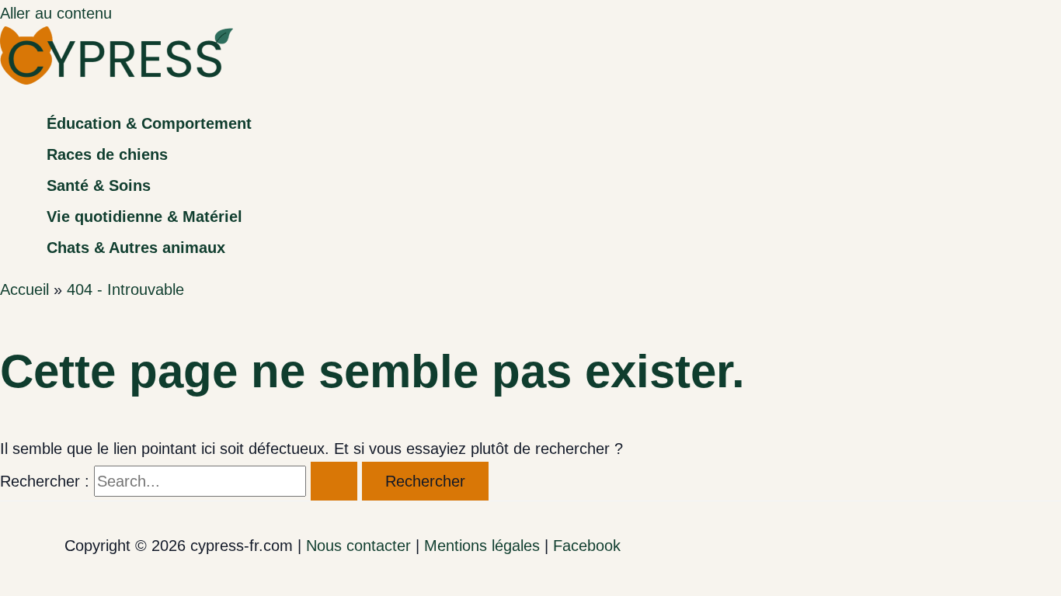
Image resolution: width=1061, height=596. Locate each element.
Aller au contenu (56, 13)
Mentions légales (482, 545)
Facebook (587, 545)
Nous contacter (358, 545)
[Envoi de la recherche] (334, 481)
